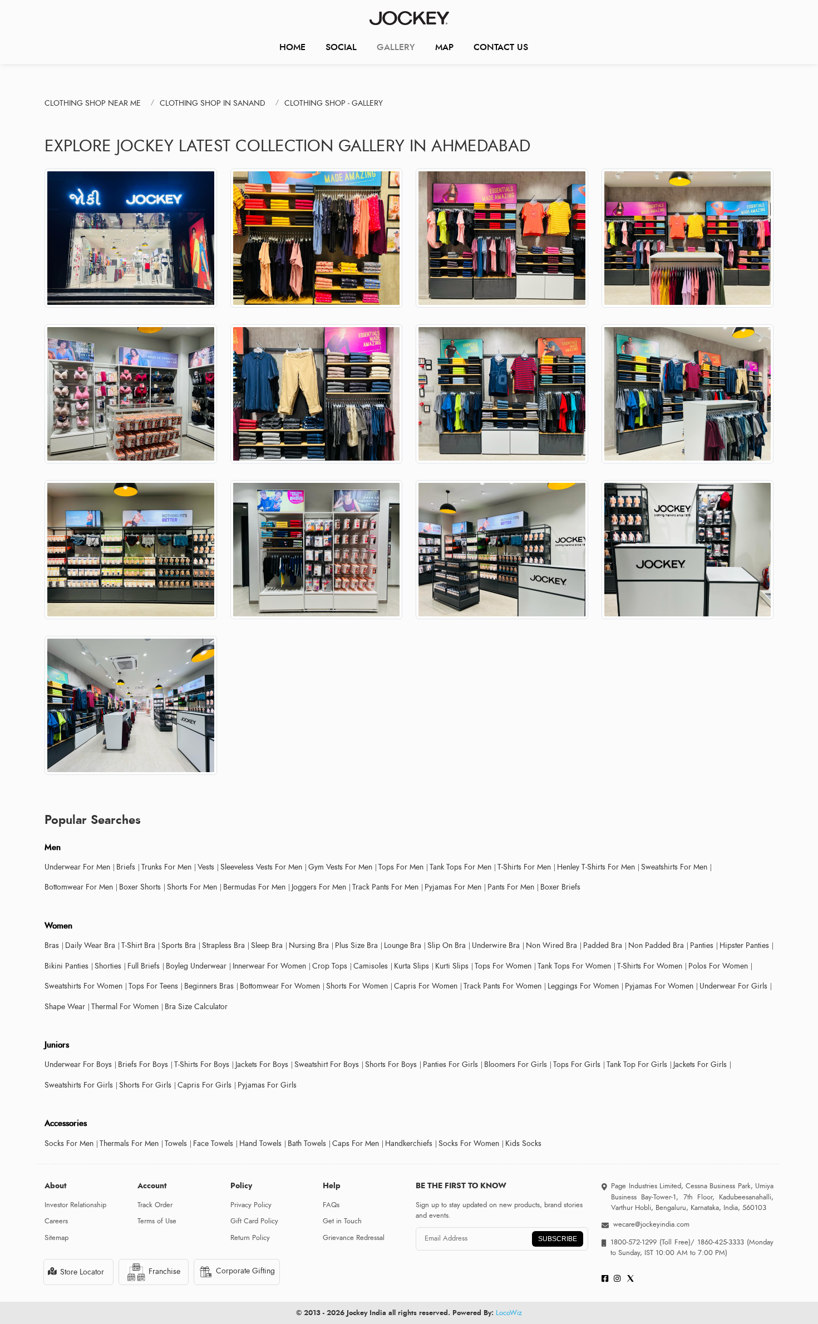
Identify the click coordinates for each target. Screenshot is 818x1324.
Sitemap (56, 1238)
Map (444, 47)
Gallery (396, 47)
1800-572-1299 (633, 1242)
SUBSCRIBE (557, 1239)
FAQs (331, 1205)
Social (341, 47)
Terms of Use (156, 1221)
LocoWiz (509, 1313)
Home (292, 47)
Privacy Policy (251, 1205)
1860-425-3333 (720, 1242)
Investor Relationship (75, 1205)
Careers (56, 1221)
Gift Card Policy (254, 1221)
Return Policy (250, 1238)
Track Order (155, 1205)
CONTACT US (501, 47)
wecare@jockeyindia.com (651, 1224)
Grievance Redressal (354, 1238)
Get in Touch (342, 1221)
